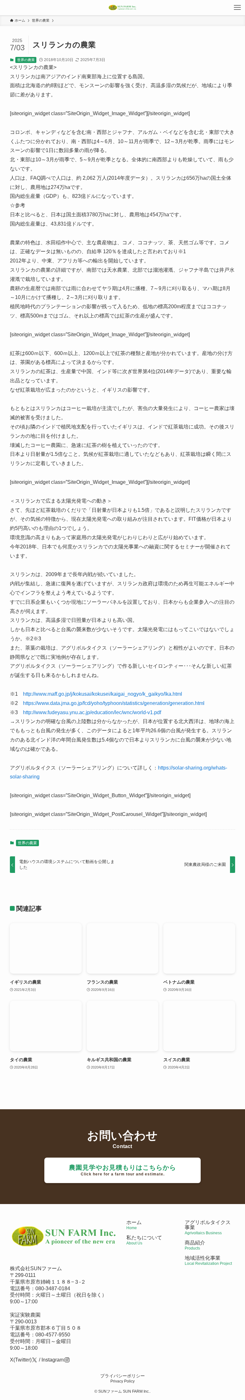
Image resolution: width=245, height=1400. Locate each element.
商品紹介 (195, 1245)
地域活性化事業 (208, 1260)
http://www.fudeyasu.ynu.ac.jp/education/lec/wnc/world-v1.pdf (92, 712)
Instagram (52, 1359)
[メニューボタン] (237, 7)
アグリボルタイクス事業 (208, 1225)
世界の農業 (26, 60)
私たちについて (144, 1240)
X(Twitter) (21, 1359)
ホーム (134, 1225)
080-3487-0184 (52, 1288)
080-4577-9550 (52, 1334)
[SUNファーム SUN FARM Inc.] (122, 7)
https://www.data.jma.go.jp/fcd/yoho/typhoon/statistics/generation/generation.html (113, 703)
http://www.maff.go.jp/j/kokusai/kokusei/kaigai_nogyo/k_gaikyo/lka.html (102, 694)
